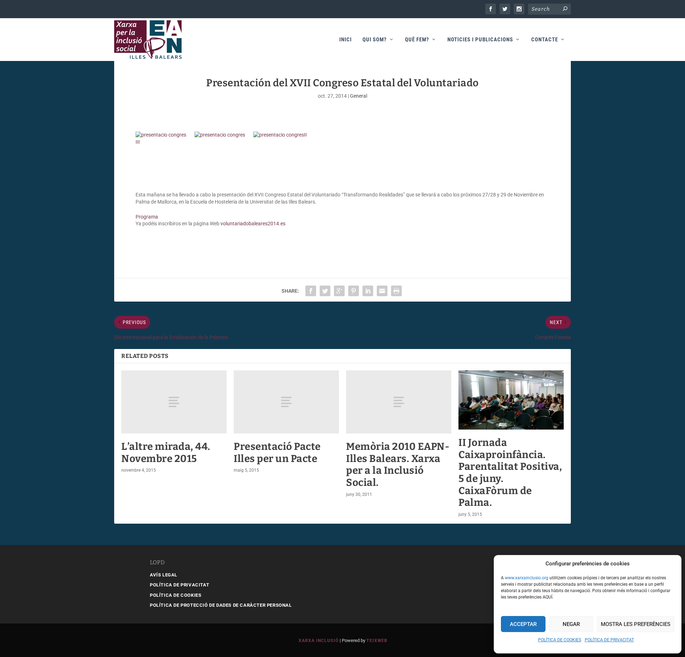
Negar (571, 624)
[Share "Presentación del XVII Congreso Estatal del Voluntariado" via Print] (396, 291)
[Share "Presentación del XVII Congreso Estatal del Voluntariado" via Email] (382, 291)
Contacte (544, 40)
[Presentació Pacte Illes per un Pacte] (286, 401)
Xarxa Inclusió (319, 640)
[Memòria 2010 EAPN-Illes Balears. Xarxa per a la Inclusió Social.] (398, 401)
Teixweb (376, 640)
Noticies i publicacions (480, 40)
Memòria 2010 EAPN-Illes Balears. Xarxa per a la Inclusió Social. (397, 464)
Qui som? (374, 40)
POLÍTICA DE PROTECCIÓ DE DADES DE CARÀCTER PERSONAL (221, 605)
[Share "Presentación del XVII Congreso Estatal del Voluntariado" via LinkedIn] (368, 291)
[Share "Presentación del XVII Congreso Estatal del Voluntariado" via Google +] (339, 291)
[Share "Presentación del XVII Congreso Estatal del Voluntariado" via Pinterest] (353, 291)
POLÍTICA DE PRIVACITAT (609, 639)
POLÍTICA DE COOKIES (559, 639)
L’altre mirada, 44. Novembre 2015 (165, 452)
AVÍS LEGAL (163, 575)
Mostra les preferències (635, 624)
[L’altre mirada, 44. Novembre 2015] (174, 401)
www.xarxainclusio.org (526, 577)
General (358, 96)
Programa (147, 217)
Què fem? (417, 40)
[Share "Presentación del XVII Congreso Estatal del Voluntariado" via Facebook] (311, 291)
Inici (345, 40)
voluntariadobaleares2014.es (252, 223)
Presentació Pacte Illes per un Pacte (277, 452)
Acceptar (523, 624)
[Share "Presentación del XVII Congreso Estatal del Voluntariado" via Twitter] (325, 291)
